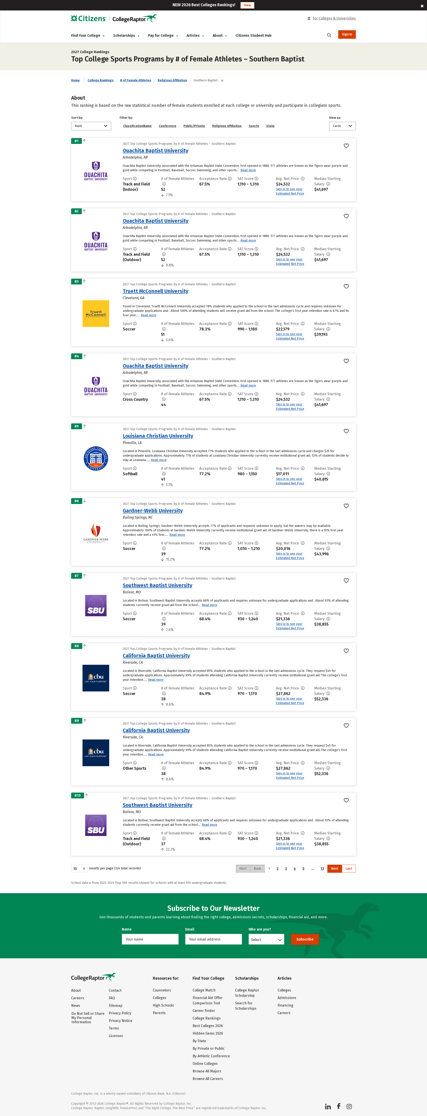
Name (127, 929)
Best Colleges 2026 (208, 1026)
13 (322, 868)
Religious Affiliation (172, 80)
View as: (335, 118)
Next (334, 868)
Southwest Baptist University (157, 585)
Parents (159, 1013)
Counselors (162, 990)
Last (349, 868)
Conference (167, 126)
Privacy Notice (120, 1021)
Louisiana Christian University (158, 436)
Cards (337, 126)
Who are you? (260, 929)
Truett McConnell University (155, 291)
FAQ (112, 998)
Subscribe (305, 939)
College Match (204, 990)
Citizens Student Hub (254, 35)
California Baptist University (156, 656)
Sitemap (115, 1005)
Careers (77, 998)
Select (256, 940)
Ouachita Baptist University (155, 150)
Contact (115, 990)
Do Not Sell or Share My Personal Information (88, 1017)
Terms (114, 1028)
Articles (194, 35)
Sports (254, 126)
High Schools (163, 1005)
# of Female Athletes (135, 80)
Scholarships (124, 35)
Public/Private (194, 126)
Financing (285, 1005)
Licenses (116, 1036)
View (247, 5)
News (75, 1005)
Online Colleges (205, 1064)
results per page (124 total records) (115, 868)
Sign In (347, 34)
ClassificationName (137, 126)
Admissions (287, 998)
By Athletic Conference (211, 1056)
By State (199, 1041)
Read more (248, 170)
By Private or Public (209, 1048)
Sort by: (77, 118)
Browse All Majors (207, 1071)
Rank (78, 126)
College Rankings (101, 80)
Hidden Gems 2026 (208, 1033)
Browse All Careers (208, 1079)
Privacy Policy (120, 1013)
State (270, 126)
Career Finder (204, 1011)
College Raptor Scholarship (247, 993)
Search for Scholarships (245, 1006)
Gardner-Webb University (153, 511)
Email (189, 929)
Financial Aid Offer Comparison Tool (208, 1000)
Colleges (159, 998)
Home (75, 80)
